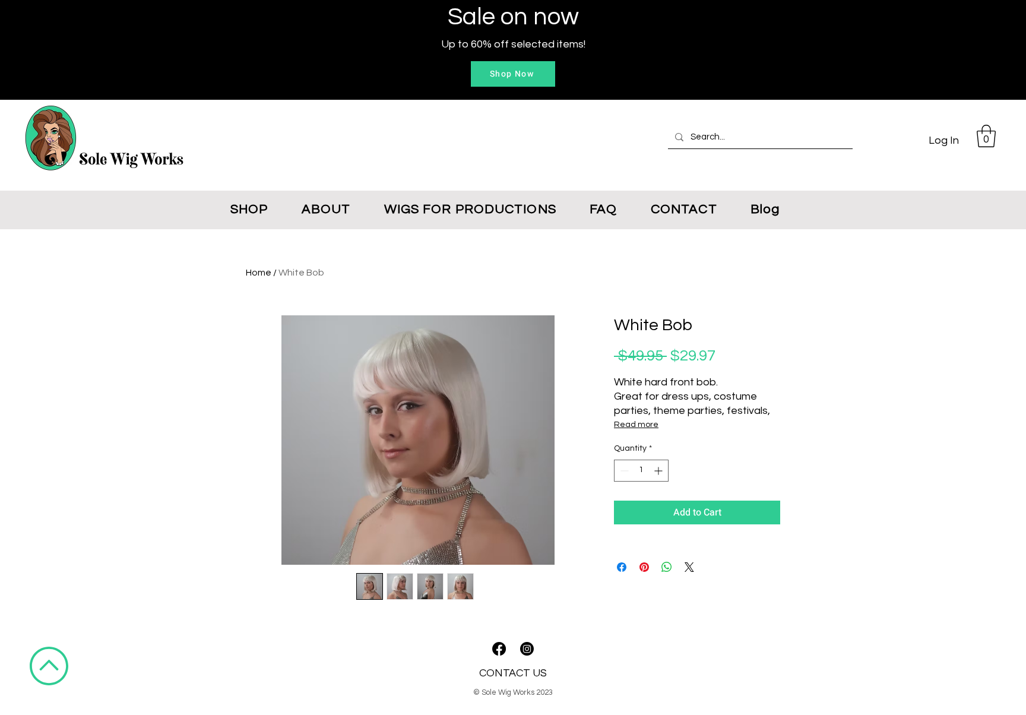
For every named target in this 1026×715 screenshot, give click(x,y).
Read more (636, 424)
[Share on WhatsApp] (667, 567)
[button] (986, 136)
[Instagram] (527, 649)
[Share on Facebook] (622, 567)
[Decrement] (623, 470)
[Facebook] (499, 649)
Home (258, 272)
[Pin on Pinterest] (644, 567)
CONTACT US (513, 673)
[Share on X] (689, 567)
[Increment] (659, 470)
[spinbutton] (641, 470)
